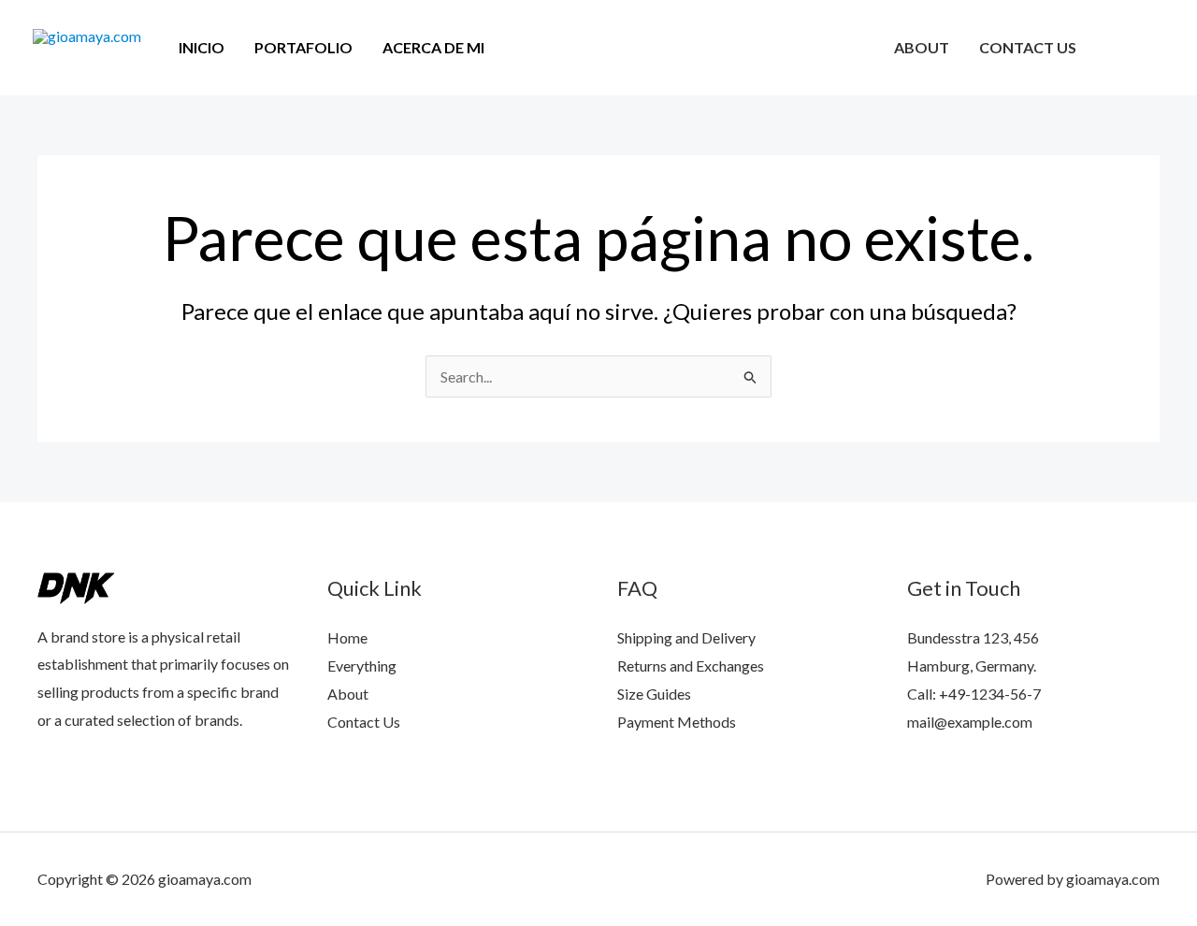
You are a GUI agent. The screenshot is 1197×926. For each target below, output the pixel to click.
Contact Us (1027, 47)
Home (347, 637)
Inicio (201, 47)
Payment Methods (676, 722)
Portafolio (303, 47)
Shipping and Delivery (686, 637)
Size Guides (654, 693)
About (921, 47)
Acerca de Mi (433, 47)
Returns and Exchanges (690, 665)
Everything (362, 665)
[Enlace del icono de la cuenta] (1155, 47)
